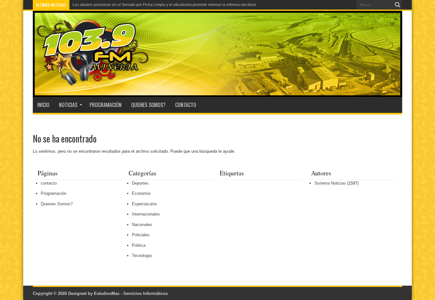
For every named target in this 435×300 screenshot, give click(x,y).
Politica (139, 245)
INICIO (43, 105)
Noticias (68, 105)
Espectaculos (144, 203)
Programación (105, 105)
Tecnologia (142, 255)
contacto (185, 105)
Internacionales (146, 214)
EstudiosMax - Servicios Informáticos (131, 293)
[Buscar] (397, 5)
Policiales (141, 234)
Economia (141, 193)
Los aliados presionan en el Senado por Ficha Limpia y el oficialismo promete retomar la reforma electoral (164, 5)
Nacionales (142, 224)
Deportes (140, 183)
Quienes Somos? (148, 105)
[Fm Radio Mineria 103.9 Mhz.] (91, 81)
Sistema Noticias (330, 183)
